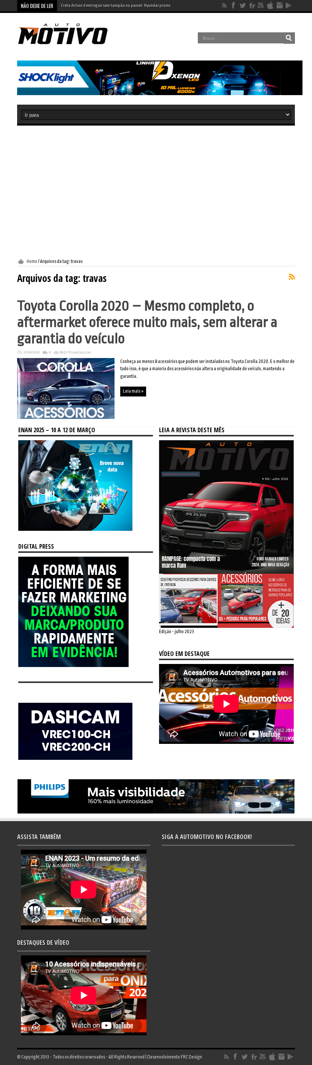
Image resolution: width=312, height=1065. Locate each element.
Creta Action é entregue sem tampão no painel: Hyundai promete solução (125, 5)
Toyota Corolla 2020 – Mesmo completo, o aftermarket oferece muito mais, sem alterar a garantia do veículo (147, 322)
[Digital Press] (73, 665)
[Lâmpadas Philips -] (156, 812)
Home (32, 261)
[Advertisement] (156, 192)
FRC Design (191, 1057)
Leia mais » (133, 391)
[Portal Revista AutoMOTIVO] (70, 43)
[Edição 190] (226, 626)
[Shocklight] (159, 93)
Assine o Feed (292, 277)
